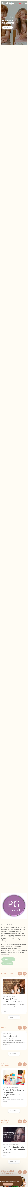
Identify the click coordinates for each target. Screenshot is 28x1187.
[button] (20, 973)
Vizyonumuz (7, 27)
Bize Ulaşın (9, 963)
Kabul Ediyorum (8, 1184)
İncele (4, 1011)
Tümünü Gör (13, 1017)
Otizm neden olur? (10, 1036)
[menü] (26, 4)
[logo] (8, 3)
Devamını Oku (7, 959)
